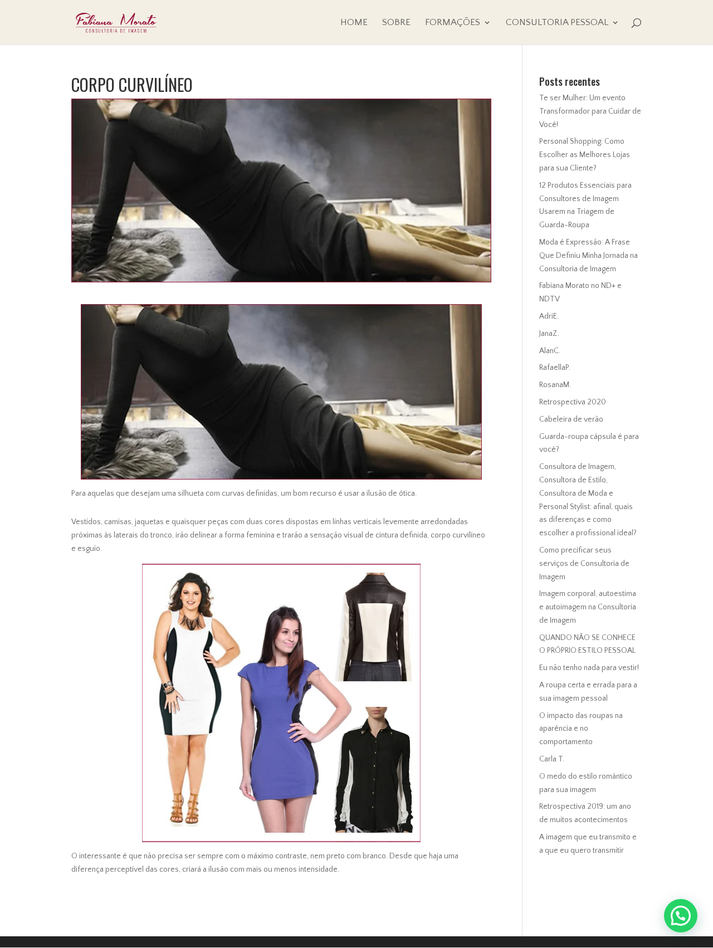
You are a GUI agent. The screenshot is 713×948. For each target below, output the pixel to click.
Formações (452, 22)
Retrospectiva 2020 (572, 402)
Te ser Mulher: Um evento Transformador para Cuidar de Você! (590, 111)
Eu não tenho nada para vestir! (589, 667)
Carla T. (551, 759)
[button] (680, 915)
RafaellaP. (554, 367)
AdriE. (549, 316)
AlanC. (549, 350)
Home (354, 22)
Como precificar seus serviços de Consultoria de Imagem (584, 563)
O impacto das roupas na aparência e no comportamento (581, 729)
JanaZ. (549, 333)
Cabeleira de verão (571, 419)
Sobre (396, 22)
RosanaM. (555, 384)
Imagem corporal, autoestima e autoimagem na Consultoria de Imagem (587, 607)
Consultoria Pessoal (557, 22)
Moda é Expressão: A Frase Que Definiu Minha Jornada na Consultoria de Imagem (588, 255)
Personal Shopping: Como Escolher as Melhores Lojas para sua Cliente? (584, 155)
